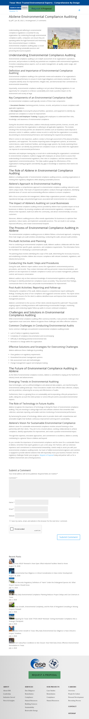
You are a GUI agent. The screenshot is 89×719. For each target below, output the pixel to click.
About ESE (7, 690)
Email (11, 509)
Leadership (7, 694)
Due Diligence (30, 690)
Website (12, 516)
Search (24, 8)
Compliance (29, 697)
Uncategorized (30, 21)
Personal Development (76, 697)
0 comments (41, 21)
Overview (71, 690)
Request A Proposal (47, 455)
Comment (13, 478)
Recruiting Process (74, 700)
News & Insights (9, 700)
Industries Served (9, 697)
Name (12, 502)
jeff (12, 21)
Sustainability (29, 707)
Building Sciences (31, 704)
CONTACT (72, 706)
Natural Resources (31, 700)
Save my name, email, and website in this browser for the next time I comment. (39, 521)
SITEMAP (72, 713)
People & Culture (74, 694)
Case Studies (51, 690)
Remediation (29, 694)
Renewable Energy (31, 710)
